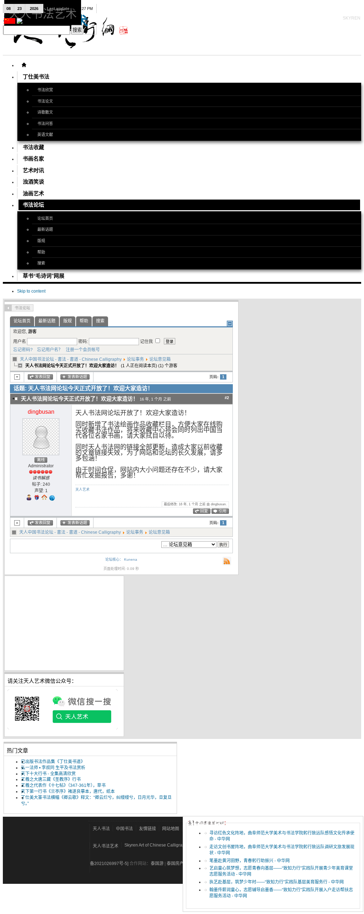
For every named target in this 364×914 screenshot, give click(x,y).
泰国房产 (175, 863)
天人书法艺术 (105, 846)
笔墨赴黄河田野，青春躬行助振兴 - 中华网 (249, 860)
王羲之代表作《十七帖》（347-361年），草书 (63, 785)
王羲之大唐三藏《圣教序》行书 (51, 779)
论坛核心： (114, 559)
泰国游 (157, 863)
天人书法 (101, 828)
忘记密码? (23, 349)
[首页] (24, 65)
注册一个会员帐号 (82, 349)
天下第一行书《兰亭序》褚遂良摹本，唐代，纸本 (68, 791)
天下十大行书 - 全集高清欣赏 (48, 773)
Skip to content (31, 291)
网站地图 (170, 828)
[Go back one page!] (8, 307)
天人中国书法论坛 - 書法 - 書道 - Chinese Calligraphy (71, 359)
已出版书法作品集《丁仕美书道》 (53, 761)
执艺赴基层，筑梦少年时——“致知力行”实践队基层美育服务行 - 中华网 (276, 882)
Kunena (130, 559)
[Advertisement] (64, 623)
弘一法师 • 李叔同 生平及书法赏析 (53, 767)
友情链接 (147, 828)
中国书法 (124, 828)
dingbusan (41, 412)
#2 (227, 398)
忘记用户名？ (48, 349)
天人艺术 (82, 489)
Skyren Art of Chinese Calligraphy (156, 845)
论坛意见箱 (160, 359)
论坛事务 (135, 359)
